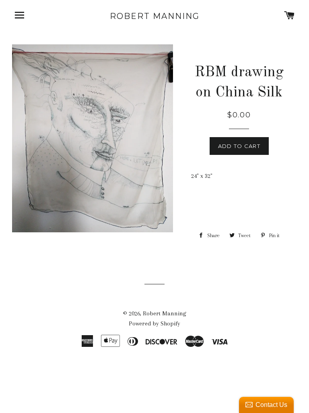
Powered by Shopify (154, 323)
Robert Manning (155, 16)
